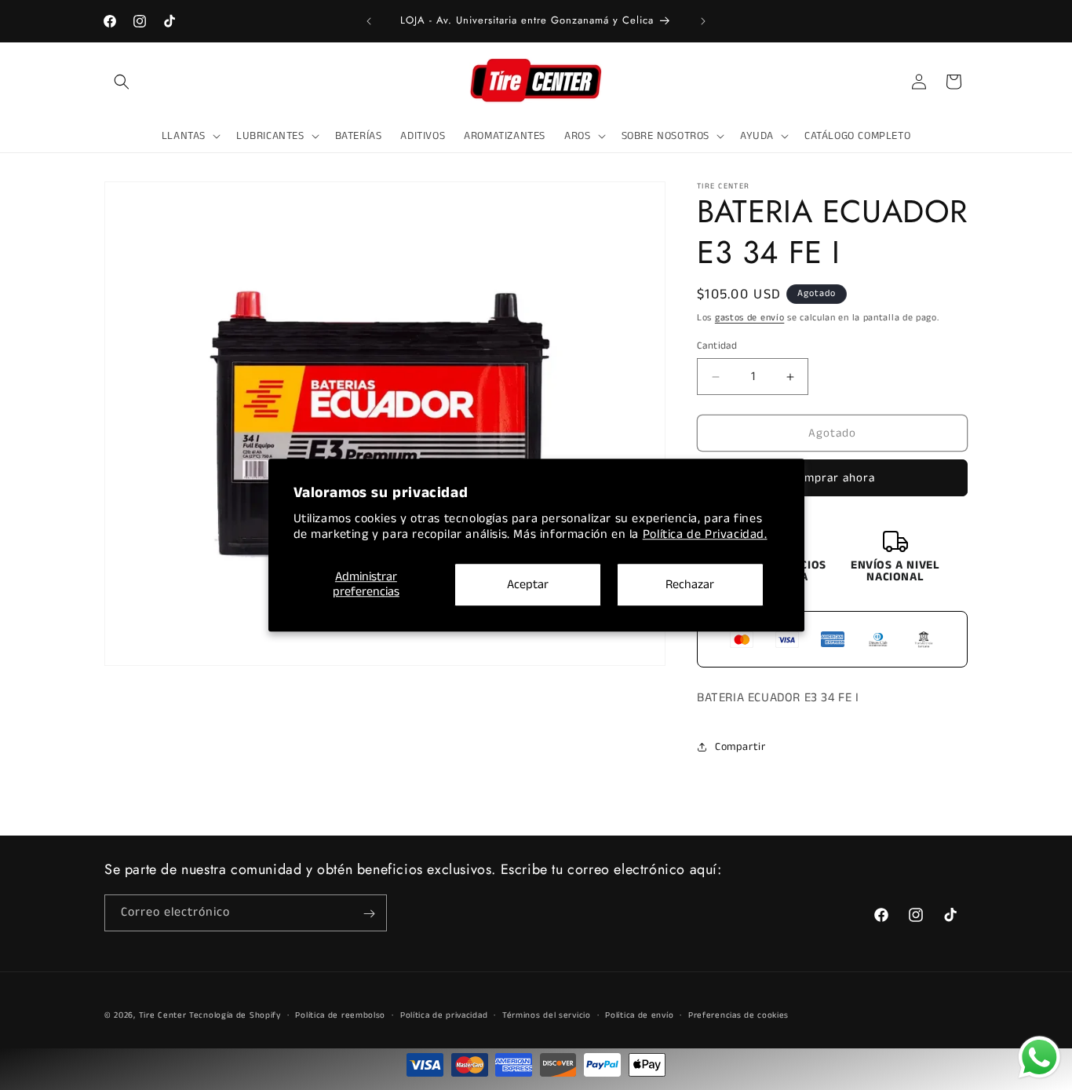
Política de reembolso (340, 1015)
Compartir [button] (740, 747)
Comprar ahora (832, 478)
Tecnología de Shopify (235, 1015)
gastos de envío (750, 317)
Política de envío (639, 1015)
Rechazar (689, 585)
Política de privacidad (443, 1015)
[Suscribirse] (369, 913)
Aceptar (528, 585)
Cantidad (717, 345)
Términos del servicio (546, 1015)
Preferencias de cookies (738, 1015)
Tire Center (163, 1015)
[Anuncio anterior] (369, 21)
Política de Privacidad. (705, 535)
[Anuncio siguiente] (703, 21)
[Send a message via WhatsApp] (1039, 1057)
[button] (121, 81)
